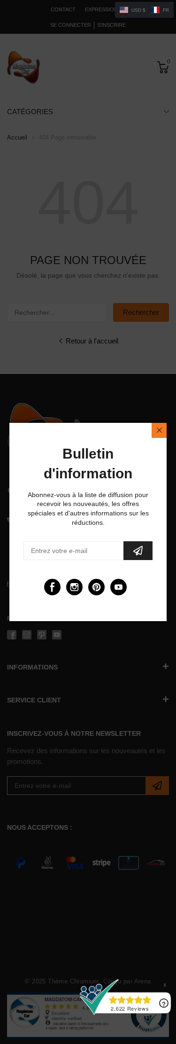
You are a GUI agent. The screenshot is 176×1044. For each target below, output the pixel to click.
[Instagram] (74, 587)
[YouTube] (118, 587)
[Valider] (138, 550)
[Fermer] (159, 430)
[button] (144, 10)
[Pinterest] (96, 587)
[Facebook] (52, 587)
